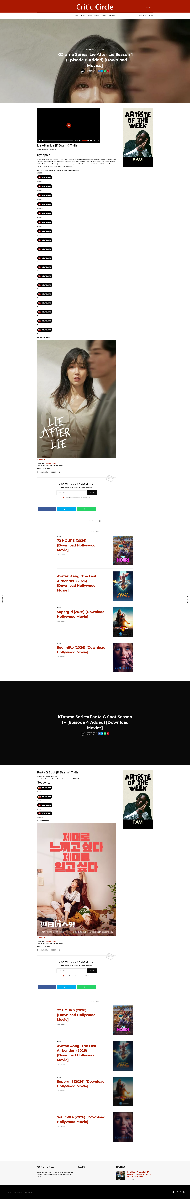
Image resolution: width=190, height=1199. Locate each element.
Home (9, 1192)
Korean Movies (90, 49)
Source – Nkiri (42, 459)
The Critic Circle (50, 463)
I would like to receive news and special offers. (77, 497)
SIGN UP (92, 492)
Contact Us (29, 1192)
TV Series (101, 49)
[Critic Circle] (95, 7)
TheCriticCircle (92, 70)
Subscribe (148, 7)
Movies (96, 49)
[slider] (57, 141)
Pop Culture (18, 1192)
